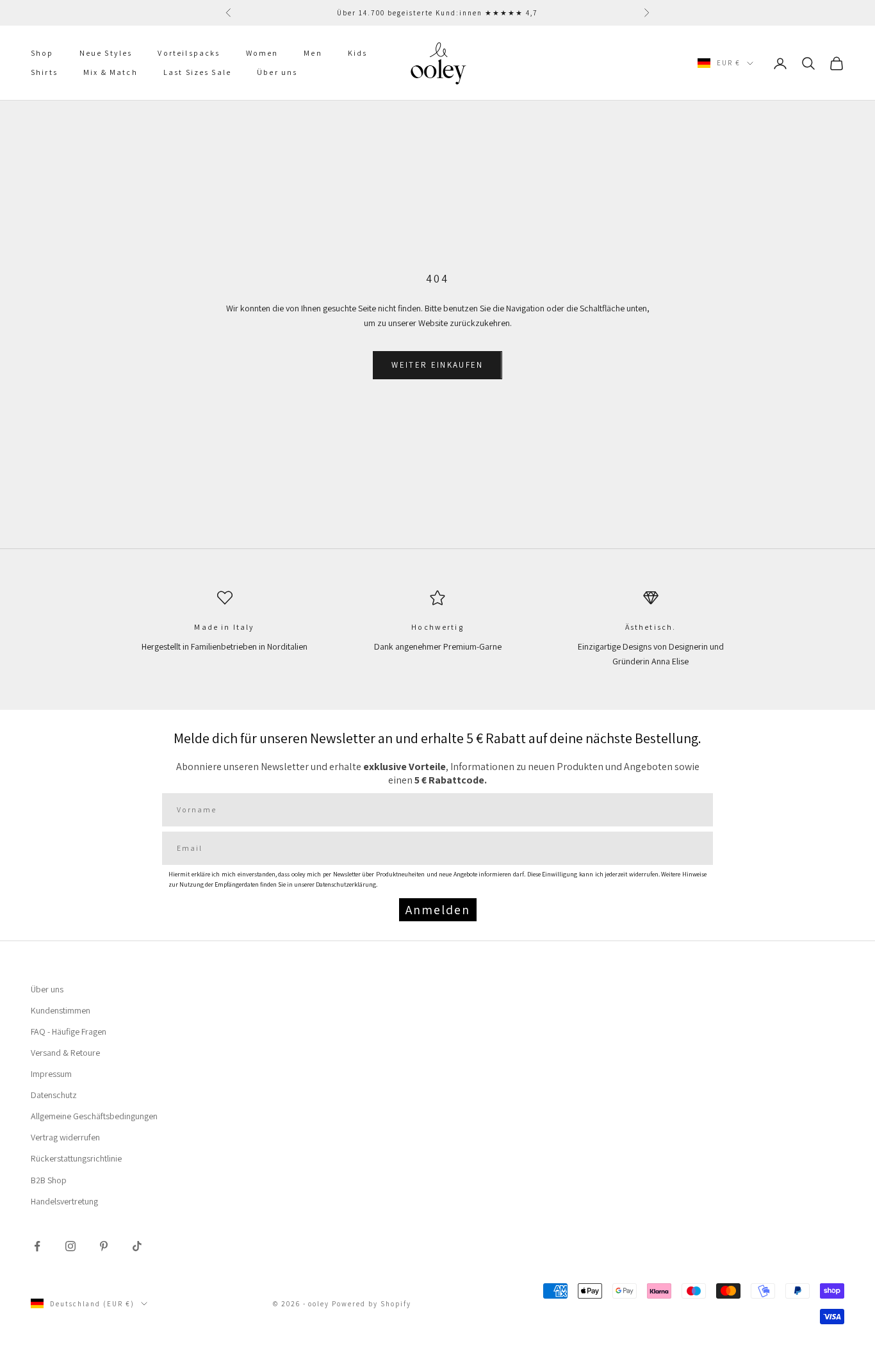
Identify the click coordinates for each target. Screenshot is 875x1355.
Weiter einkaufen (437, 364)
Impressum (51, 1074)
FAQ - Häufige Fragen (68, 1031)
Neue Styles (106, 53)
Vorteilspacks (189, 53)
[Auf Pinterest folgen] (103, 1246)
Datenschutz (54, 1095)
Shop (42, 53)
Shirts (44, 73)
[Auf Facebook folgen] (37, 1246)
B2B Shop (49, 1180)
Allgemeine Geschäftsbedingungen (94, 1116)
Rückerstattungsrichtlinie (76, 1158)
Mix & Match (110, 73)
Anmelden (437, 909)
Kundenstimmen (60, 1010)
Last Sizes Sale (197, 73)
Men (313, 53)
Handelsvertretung (64, 1201)
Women (262, 53)
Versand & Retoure (65, 1052)
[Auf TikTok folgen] (137, 1246)
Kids (358, 53)
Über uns (277, 73)
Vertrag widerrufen (65, 1137)
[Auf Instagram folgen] (70, 1246)
